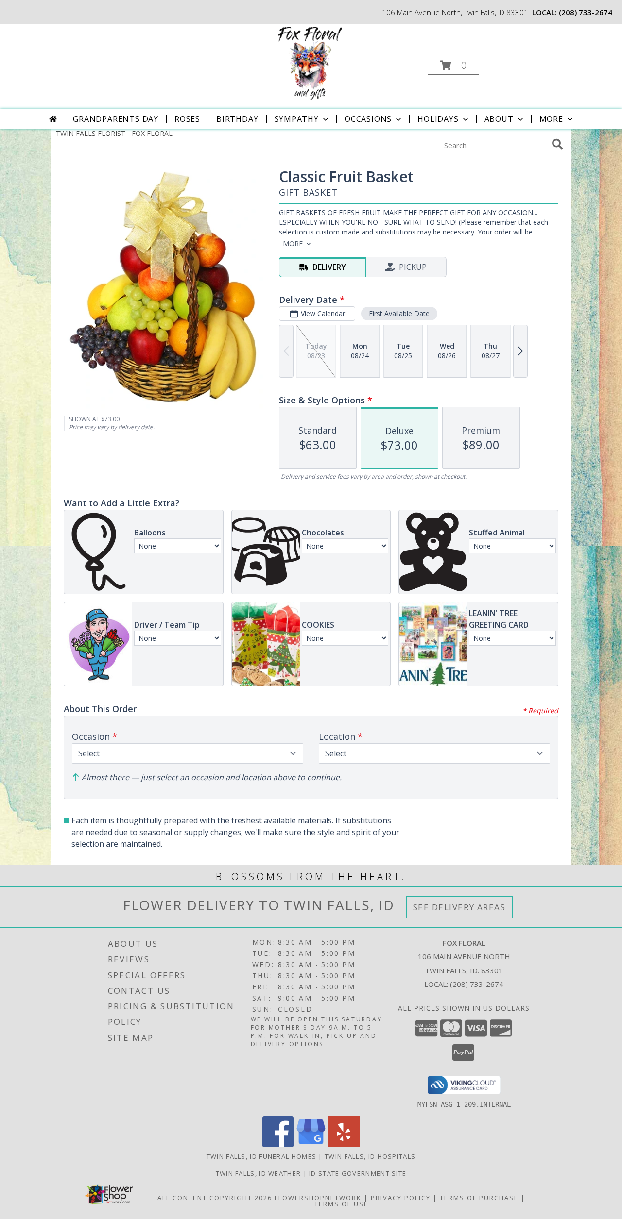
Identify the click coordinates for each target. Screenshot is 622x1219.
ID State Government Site (357, 1173)
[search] (557, 144)
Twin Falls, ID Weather (258, 1173)
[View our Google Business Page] (311, 1144)
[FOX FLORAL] (310, 62)
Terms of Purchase (479, 1197)
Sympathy (297, 119)
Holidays (437, 119)
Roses (187, 119)
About (499, 119)
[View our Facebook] (278, 1144)
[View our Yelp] (344, 1144)
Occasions (368, 119)
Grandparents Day (115, 119)
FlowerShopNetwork (318, 1197)
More (551, 119)
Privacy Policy (401, 1197)
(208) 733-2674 (585, 12)
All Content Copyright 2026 (214, 1197)
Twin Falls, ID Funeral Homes (261, 1156)
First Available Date (399, 313)
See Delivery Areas (459, 907)
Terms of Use (341, 1204)
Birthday (237, 119)
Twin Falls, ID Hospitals (370, 1156)
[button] (453, 65)
